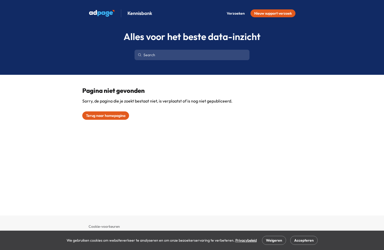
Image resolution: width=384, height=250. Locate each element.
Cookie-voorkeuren (104, 226)
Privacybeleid (246, 240)
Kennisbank (139, 13)
